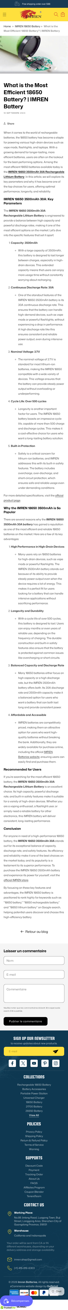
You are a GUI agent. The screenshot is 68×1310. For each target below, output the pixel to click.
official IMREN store (16, 880)
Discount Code (34, 1165)
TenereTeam (34, 1196)
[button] (5, 15)
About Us (34, 1178)
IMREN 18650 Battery (27, 26)
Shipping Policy (34, 1136)
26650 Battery (34, 1111)
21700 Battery (34, 1106)
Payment (34, 1170)
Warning (34, 1149)
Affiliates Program (34, 1187)
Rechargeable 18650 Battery (34, 1084)
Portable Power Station (34, 1093)
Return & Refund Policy (34, 1140)
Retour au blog (36, 931)
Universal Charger (34, 1097)
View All (34, 1115)
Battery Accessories (34, 1089)
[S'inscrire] (55, 1051)
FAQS (34, 1183)
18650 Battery (34, 1102)
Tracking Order (34, 1174)
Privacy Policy (34, 1131)
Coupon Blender (34, 1191)
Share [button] (10, 123)
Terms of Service (34, 1144)
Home (7, 26)
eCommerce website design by (28, 1286)
